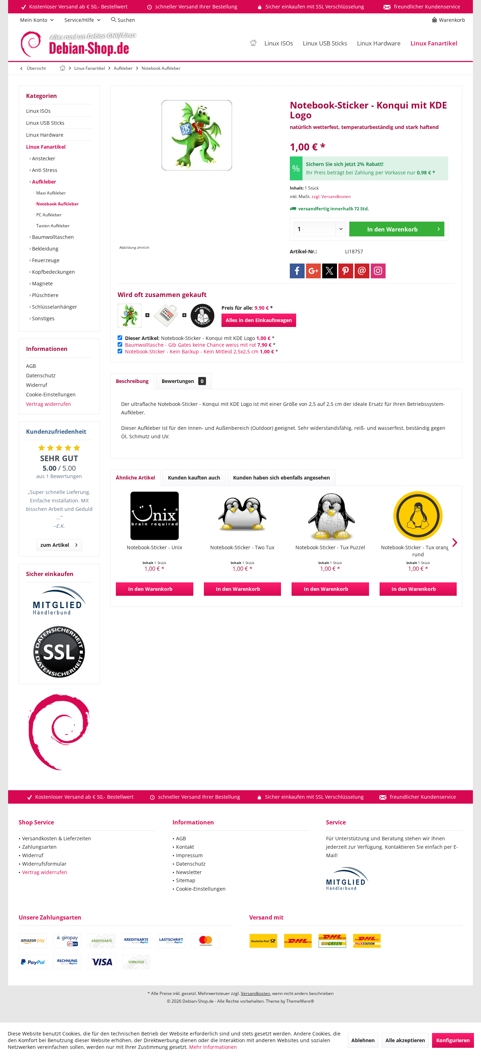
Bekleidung (44, 248)
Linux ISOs (38, 110)
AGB (31, 366)
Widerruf (36, 385)
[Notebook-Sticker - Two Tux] (242, 515)
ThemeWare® (300, 1001)
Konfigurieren (453, 1040)
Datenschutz (41, 375)
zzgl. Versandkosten (331, 196)
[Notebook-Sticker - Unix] (154, 515)
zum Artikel (54, 545)
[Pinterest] (345, 271)
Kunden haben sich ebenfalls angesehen (281, 477)
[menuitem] (449, 20)
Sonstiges (43, 318)
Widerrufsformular (44, 863)
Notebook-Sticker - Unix (154, 547)
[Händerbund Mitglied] (59, 600)
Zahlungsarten (39, 846)
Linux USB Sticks (45, 122)
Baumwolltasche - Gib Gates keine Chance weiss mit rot (190, 344)
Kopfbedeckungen (53, 271)
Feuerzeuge (45, 260)
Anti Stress (44, 170)
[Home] (253, 43)
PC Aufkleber (48, 215)
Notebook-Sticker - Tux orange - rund (418, 551)
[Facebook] (297, 271)
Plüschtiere (44, 295)
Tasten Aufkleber (52, 226)
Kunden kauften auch (194, 477)
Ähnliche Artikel (135, 477)
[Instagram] (378, 271)
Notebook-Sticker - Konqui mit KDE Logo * (200, 338)
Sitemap (185, 880)
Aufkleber (43, 181)
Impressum (189, 855)
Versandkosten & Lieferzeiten (56, 838)
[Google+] (313, 271)
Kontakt (185, 846)
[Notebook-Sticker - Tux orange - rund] (418, 515)
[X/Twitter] (329, 271)
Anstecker (43, 158)
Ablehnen (363, 1040)
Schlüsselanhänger (54, 306)
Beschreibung (132, 381)
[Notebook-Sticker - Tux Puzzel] (330, 515)
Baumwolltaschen (52, 237)
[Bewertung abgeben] (369, 137)
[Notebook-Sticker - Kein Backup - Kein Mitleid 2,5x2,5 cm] (202, 316)
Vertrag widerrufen (48, 404)
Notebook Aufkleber (57, 204)
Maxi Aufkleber (50, 193)
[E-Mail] (362, 271)
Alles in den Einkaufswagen (259, 320)
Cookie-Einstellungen (51, 394)
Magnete (42, 283)
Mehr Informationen (213, 1047)
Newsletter (189, 872)
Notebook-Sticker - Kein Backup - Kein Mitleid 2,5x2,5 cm (191, 351)
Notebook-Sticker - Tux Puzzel (330, 547)
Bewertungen (183, 381)
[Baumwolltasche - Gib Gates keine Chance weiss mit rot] (166, 316)
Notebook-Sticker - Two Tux (242, 547)
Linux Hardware (44, 134)
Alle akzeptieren (405, 1040)
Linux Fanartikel (45, 146)
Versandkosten (255, 993)
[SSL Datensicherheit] (59, 652)
